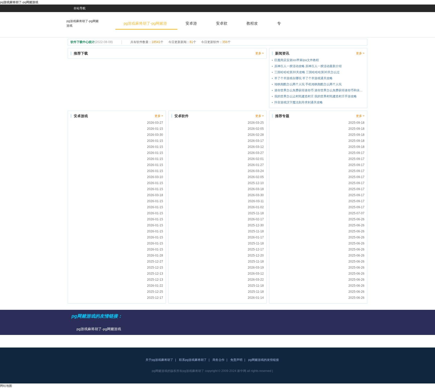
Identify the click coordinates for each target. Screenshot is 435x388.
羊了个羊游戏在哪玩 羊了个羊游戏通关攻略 (303, 78)
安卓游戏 (191, 25)
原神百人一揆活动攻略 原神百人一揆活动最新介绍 (308, 66)
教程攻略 (252, 25)
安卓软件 (221, 25)
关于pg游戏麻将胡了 (159, 360)
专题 (279, 25)
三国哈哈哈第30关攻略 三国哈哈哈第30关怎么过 (307, 72)
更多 (258, 53)
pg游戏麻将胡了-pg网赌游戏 (82, 23)
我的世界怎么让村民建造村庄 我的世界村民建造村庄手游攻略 (315, 96)
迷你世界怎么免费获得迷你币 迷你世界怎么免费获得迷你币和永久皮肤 (319, 90)
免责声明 (236, 360)
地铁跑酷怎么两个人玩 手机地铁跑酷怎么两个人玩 (308, 84)
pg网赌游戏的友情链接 (263, 360)
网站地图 (6, 385)
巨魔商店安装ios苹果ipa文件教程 (296, 60)
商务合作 (218, 360)
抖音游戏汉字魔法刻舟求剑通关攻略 (298, 102)
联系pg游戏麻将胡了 (193, 360)
